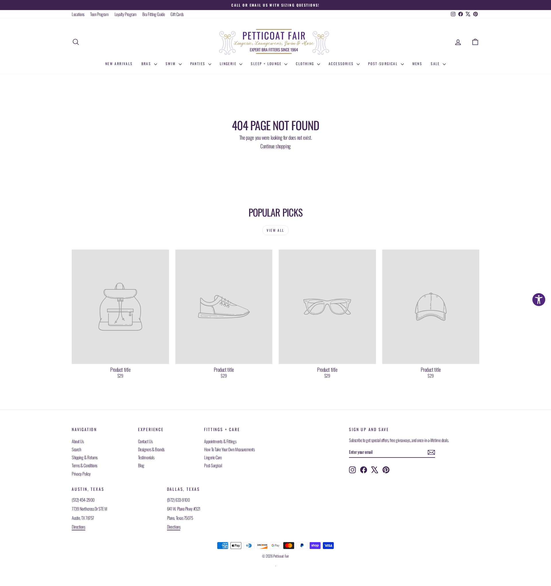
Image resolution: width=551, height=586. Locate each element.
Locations (78, 14)
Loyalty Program (126, 14)
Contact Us (145, 441)
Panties (198, 63)
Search (76, 449)
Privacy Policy (81, 473)
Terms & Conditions (84, 465)
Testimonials (146, 457)
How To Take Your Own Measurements (229, 449)
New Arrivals (119, 63)
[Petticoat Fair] (275, 42)
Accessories (342, 63)
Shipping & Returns (85, 457)
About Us (78, 441)
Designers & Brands (151, 449)
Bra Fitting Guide (153, 14)
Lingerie (229, 63)
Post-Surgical (383, 63)
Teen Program (99, 14)
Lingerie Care (213, 457)
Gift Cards (177, 14)
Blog (141, 465)
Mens (417, 63)
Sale (436, 63)
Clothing (306, 63)
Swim (171, 63)
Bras (147, 63)
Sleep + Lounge (267, 63)
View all (275, 230)
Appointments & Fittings (220, 441)
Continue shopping (275, 146)
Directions (78, 526)
